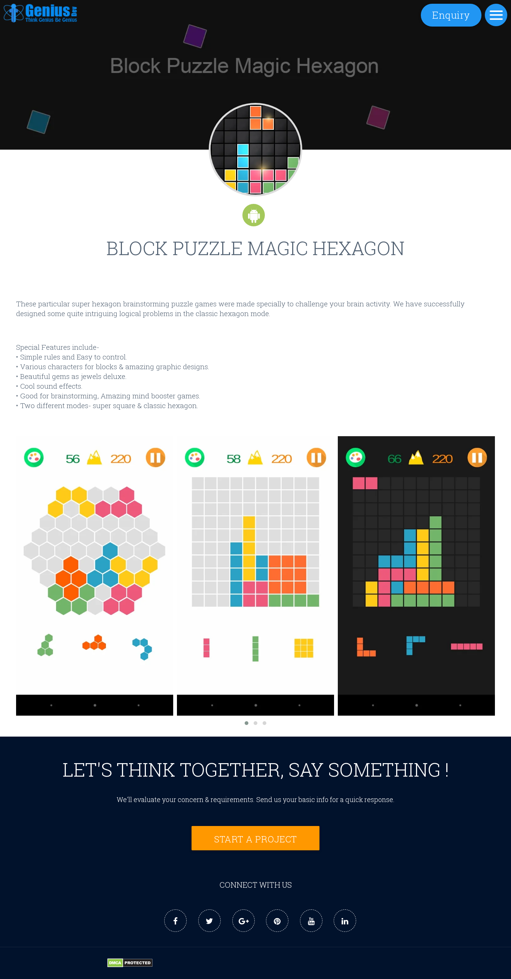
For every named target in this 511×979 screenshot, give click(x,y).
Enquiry (451, 15)
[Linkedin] (345, 920)
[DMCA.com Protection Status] (130, 965)
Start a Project (255, 839)
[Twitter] (209, 920)
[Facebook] (175, 920)
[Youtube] (311, 920)
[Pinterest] (277, 920)
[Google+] (243, 920)
